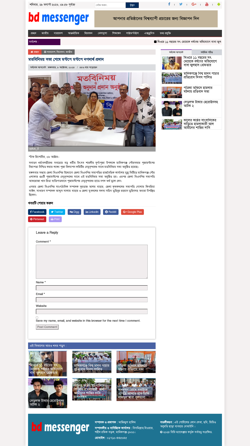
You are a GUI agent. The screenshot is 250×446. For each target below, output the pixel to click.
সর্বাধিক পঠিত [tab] (207, 52)
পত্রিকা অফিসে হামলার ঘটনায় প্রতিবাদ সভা (132, 367)
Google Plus (134, 212)
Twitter (58, 212)
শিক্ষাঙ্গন (116, 33)
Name (41, 282)
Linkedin (93, 212)
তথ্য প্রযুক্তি (165, 33)
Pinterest (38, 219)
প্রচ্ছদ (33, 33)
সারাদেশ (58, 33)
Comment (43, 241)
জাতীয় (45, 33)
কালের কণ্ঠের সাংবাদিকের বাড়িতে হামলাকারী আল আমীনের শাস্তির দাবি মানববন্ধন (90, 391)
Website (41, 306)
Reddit (112, 212)
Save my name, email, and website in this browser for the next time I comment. (88, 320)
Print (56, 219)
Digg (76, 212)
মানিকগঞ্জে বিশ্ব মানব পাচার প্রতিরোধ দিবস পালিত (91, 367)
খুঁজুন (132, 5)
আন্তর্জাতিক (73, 33)
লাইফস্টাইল (132, 33)
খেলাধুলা (102, 33)
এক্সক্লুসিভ (149, 33)
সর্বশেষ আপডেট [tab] (176, 52)
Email (40, 294)
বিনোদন (88, 33)
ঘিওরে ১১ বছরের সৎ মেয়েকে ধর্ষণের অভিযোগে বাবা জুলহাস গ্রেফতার (189, 42)
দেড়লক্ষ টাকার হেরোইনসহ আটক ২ (47, 403)
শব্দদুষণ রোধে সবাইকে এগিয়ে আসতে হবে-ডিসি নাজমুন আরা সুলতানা (133, 393)
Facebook (38, 212)
